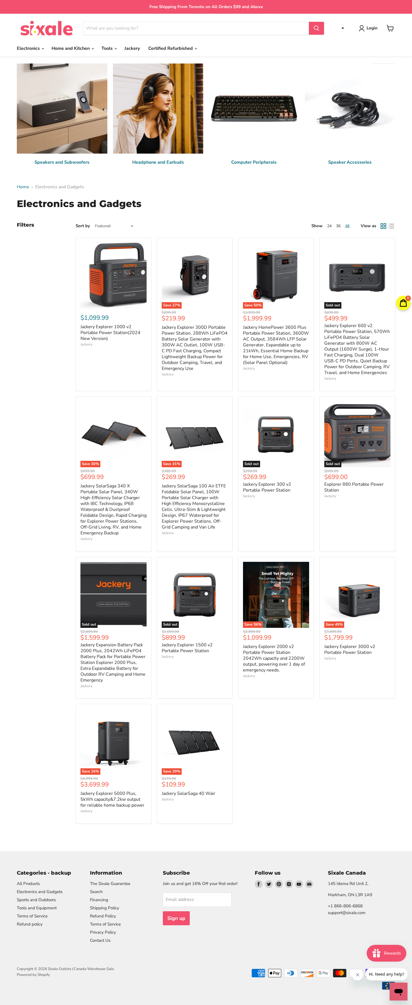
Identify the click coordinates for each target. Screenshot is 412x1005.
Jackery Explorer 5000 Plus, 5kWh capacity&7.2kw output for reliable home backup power (112, 799)
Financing (99, 900)
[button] (341, 28)
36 (338, 226)
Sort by (83, 226)
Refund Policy (103, 916)
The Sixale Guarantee (110, 883)
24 (329, 226)
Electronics (29, 48)
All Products (28, 883)
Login (372, 28)
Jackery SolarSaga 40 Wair (188, 793)
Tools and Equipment (37, 908)
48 (347, 226)
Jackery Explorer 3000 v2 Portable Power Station (349, 650)
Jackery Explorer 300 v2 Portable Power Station (267, 487)
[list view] (391, 226)
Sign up (176, 918)
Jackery (132, 48)
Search (96, 891)
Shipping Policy (104, 908)
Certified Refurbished (171, 48)
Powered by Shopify (33, 974)
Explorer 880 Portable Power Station (354, 487)
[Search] (316, 28)
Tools (107, 48)
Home (23, 186)
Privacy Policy (103, 932)
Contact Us (100, 940)
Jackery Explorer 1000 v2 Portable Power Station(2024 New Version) (110, 333)
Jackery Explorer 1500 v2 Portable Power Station (187, 648)
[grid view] (383, 226)
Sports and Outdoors (36, 900)
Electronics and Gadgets (40, 891)
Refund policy (30, 924)
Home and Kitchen (71, 48)
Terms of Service (32, 916)
